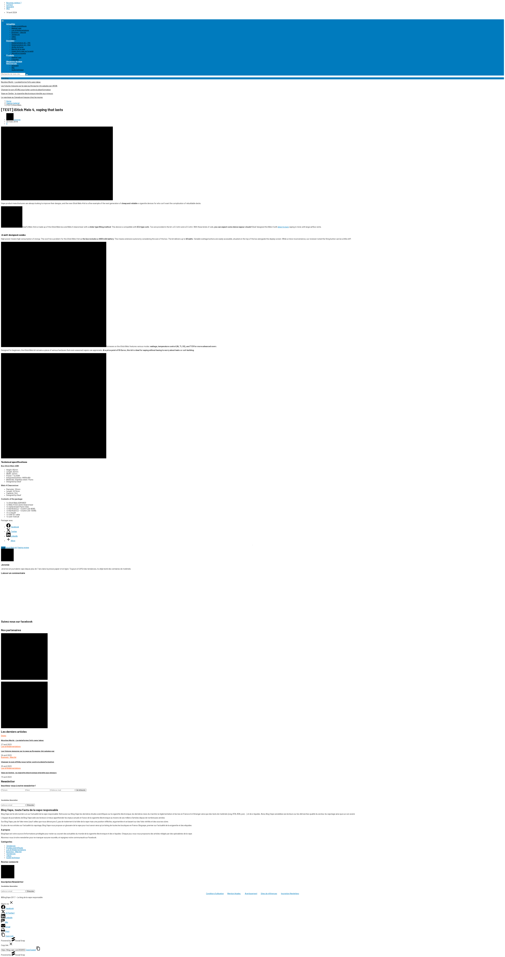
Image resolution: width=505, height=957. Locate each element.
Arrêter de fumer (18, 47)
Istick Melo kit (11, 548)
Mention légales (234, 894)
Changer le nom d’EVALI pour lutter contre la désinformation (26, 90)
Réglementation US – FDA (21, 45)
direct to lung (283, 227)
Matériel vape (16, 28)
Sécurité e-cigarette (19, 53)
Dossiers (10, 41)
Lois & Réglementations (20, 30)
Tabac (14, 37)
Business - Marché (8, 757)
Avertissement (251, 894)
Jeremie (17, 120)
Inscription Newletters (290, 894)
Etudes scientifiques (19, 26)
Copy (31, 950)
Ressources (11, 63)
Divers (14, 39)
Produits (10, 55)
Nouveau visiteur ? (13, 3)
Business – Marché (19, 32)
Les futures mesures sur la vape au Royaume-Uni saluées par (27, 751)
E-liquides (15, 60)
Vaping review (23, 548)
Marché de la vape (18, 49)
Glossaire (10, 7)
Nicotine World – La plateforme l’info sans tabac (21, 82)
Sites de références (269, 894)
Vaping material (12, 103)
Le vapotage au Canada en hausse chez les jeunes (22, 97)
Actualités (10, 24)
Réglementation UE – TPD (21, 43)
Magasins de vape (14, 62)
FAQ (8, 9)
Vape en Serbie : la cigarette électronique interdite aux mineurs (27, 93)
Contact (9, 5)
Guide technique (18, 70)
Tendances (16, 35)
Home (8, 101)
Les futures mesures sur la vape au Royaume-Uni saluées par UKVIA (29, 86)
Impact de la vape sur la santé (22, 51)
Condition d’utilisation (215, 894)
